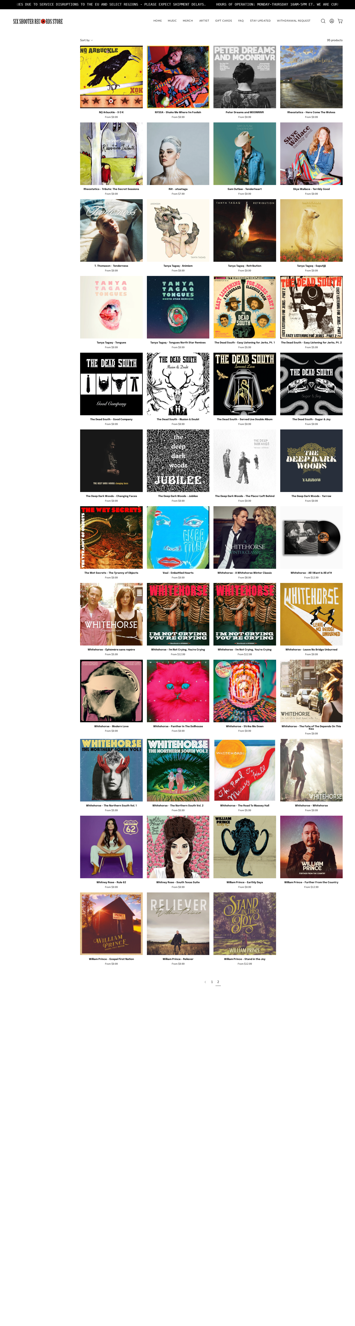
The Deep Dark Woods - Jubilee (178, 496)
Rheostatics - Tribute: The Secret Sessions (111, 189)
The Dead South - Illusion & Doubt (178, 419)
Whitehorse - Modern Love (111, 726)
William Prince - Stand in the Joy (244, 959)
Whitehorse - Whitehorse (311, 806)
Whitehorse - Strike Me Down (245, 726)
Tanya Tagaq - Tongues (111, 343)
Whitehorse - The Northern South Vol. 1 (111, 806)
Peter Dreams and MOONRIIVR (245, 112)
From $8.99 (244, 577)
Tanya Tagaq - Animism (178, 266)
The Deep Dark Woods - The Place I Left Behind (244, 496)
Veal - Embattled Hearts (178, 573)
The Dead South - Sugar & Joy (311, 419)
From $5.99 (244, 347)
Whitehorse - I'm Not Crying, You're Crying (178, 650)
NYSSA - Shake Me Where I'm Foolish (178, 112)
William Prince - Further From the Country (311, 882)
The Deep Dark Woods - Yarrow (311, 496)
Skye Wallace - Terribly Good (311, 189)
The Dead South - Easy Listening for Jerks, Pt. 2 (311, 343)
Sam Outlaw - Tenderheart (245, 189)
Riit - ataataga (178, 189)
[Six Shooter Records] (38, 21)
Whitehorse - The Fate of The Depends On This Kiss (311, 727)
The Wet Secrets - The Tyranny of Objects (111, 573)
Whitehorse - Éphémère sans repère (111, 650)
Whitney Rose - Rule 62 (111, 882)
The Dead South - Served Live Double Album (244, 419)
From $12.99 (311, 577)
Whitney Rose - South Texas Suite (178, 882)
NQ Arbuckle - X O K (111, 112)
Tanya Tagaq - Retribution (244, 266)
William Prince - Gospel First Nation (111, 959)
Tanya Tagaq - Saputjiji (311, 266)
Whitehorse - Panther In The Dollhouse (178, 726)
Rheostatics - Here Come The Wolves (311, 112)
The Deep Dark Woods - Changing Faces (111, 496)
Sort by (85, 40)
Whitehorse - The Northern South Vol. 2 (178, 806)
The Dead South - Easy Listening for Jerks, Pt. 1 (244, 343)
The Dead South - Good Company (111, 419)
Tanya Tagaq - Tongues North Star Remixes (178, 343)
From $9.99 (111, 117)
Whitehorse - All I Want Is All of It (311, 573)
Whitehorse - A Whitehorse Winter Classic (245, 573)
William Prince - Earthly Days (245, 882)
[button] (323, 21)
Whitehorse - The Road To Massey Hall (244, 806)
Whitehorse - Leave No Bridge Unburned (311, 650)
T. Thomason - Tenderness (111, 266)
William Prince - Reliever (178, 959)
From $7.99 (178, 194)
